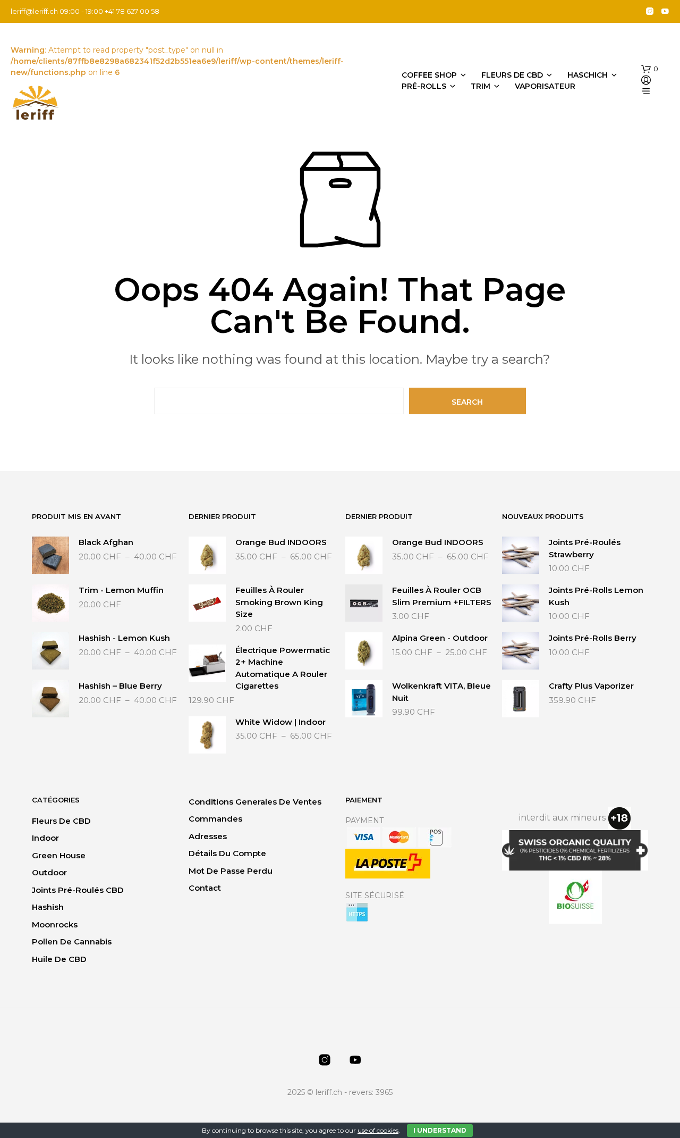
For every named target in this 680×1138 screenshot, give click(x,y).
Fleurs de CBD (512, 75)
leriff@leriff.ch (34, 11)
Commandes (215, 819)
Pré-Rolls (424, 86)
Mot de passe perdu (231, 871)
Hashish (48, 907)
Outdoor (49, 872)
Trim (480, 86)
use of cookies (378, 1130)
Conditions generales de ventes (255, 802)
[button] (649, 69)
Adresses (208, 836)
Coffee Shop (429, 75)
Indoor (45, 838)
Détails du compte (227, 853)
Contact (205, 888)
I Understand (439, 1130)
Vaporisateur (545, 86)
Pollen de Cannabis (72, 941)
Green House (59, 855)
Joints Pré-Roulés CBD (78, 890)
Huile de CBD (59, 959)
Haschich (587, 75)
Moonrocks (55, 924)
